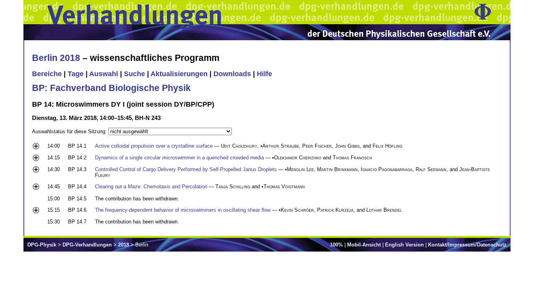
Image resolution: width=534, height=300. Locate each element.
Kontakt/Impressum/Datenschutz (467, 245)
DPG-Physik (41, 245)
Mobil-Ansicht (364, 245)
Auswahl (103, 74)
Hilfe (264, 74)
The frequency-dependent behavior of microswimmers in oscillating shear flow (183, 210)
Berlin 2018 (56, 58)
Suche (134, 74)
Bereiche (47, 74)
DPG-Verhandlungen (87, 245)
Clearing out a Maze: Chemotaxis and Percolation (151, 186)
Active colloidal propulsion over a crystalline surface (154, 146)
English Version (404, 245)
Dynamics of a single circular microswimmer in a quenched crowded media (179, 158)
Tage (76, 74)
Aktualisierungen (179, 74)
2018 (123, 245)
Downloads (232, 74)
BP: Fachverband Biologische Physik (111, 88)
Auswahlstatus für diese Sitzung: (70, 131)
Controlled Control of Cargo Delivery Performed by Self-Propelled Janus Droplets (186, 169)
